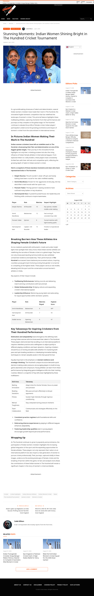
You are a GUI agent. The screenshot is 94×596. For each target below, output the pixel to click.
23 (89, 215)
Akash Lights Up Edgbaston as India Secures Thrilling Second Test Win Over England (17, 511)
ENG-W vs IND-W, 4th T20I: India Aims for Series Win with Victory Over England (45, 511)
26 (74, 218)
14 (82, 212)
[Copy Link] (5, 134)
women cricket (26, 497)
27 (78, 218)
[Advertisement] (58, 10)
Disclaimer (66, 2)
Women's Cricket (37, 497)
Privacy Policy (80, 2)
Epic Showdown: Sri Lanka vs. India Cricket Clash (72, 168)
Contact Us (59, 2)
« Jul (67, 224)
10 (67, 212)
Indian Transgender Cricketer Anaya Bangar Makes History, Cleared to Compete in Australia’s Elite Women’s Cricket (12, 558)
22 (85, 215)
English (71, 47)
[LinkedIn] (5, 101)
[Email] (5, 111)
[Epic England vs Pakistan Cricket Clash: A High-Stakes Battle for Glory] (32, 544)
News (8, 19)
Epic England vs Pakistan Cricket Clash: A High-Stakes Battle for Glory (21, 3)
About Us (53, 2)
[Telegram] (5, 125)
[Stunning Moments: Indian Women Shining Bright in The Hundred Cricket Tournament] (31, 64)
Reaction (15, 19)
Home (3, 19)
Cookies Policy (72, 2)
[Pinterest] (5, 106)
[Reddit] (5, 120)
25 (71, 218)
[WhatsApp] (5, 130)
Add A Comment (31, 569)
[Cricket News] (9, 10)
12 (74, 212)
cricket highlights (15, 494)
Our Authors (87, 2)
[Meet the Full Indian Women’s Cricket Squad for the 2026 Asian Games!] (51, 544)
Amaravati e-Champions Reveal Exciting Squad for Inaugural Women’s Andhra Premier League (72, 154)
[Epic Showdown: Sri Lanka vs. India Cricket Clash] (86, 166)
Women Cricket (25, 19)
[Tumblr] (5, 116)
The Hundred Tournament (11, 497)
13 (78, 212)
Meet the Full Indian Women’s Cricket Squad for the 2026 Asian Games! (51, 557)
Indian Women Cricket (45, 494)
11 (71, 212)
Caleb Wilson (29, 29)
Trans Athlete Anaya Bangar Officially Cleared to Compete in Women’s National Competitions (72, 138)
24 (67, 218)
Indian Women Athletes (29, 494)
